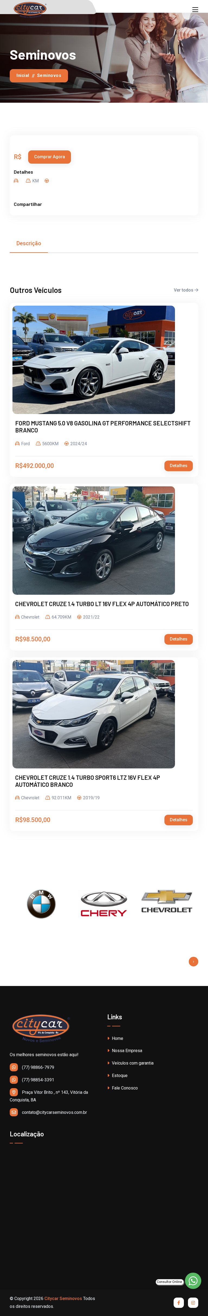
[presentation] (193, 961)
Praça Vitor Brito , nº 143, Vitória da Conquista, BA (49, 1096)
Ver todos (184, 290)
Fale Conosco (124, 1088)
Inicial (23, 75)
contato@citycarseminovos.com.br (54, 1112)
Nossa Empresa (126, 1050)
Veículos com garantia (132, 1063)
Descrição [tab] (29, 243)
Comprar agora (49, 156)
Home (117, 1038)
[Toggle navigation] (195, 9)
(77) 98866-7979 (38, 1067)
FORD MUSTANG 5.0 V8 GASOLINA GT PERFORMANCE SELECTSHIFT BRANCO (103, 426)
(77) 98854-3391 (38, 1079)
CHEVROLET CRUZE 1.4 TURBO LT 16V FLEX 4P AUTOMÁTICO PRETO (102, 603)
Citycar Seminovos (63, 1298)
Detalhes (178, 465)
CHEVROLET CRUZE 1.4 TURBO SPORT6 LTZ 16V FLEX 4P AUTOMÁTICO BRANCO (87, 781)
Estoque (119, 1075)
